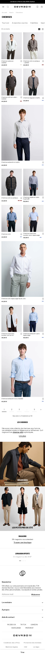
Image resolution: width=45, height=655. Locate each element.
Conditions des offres (12, 643)
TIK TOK (23, 625)
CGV (25, 647)
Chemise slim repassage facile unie (13, 298)
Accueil (4, 12)
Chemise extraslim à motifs (10, 162)
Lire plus (22, 436)
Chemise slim (6, 234)
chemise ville (18, 432)
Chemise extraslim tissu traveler (12, 399)
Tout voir (5, 23)
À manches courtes (20, 23)
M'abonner (35, 594)
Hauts (11, 12)
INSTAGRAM (16, 628)
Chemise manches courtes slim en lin (7, 334)
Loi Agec (36, 647)
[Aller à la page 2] (41, 409)
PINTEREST (29, 628)
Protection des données (32, 643)
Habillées (34, 23)
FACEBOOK (11, 625)
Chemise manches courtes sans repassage (31, 234)
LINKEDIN (34, 625)
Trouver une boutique (22, 542)
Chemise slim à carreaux (9, 198)
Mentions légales (12, 647)
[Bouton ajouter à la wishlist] (21, 61)
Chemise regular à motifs (31, 98)
